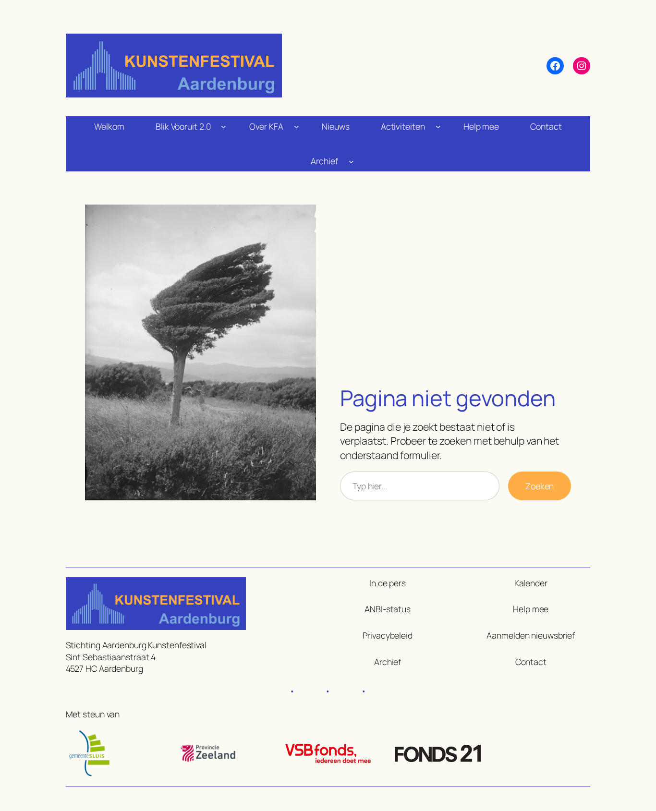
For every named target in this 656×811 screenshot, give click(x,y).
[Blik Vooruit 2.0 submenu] (223, 126)
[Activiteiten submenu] (438, 126)
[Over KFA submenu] (296, 126)
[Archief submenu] (351, 161)
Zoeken (539, 486)
